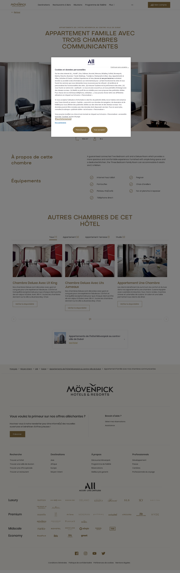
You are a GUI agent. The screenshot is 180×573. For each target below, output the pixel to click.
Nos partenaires (60, 123)
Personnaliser (81, 130)
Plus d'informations (63, 119)
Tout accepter (99, 130)
